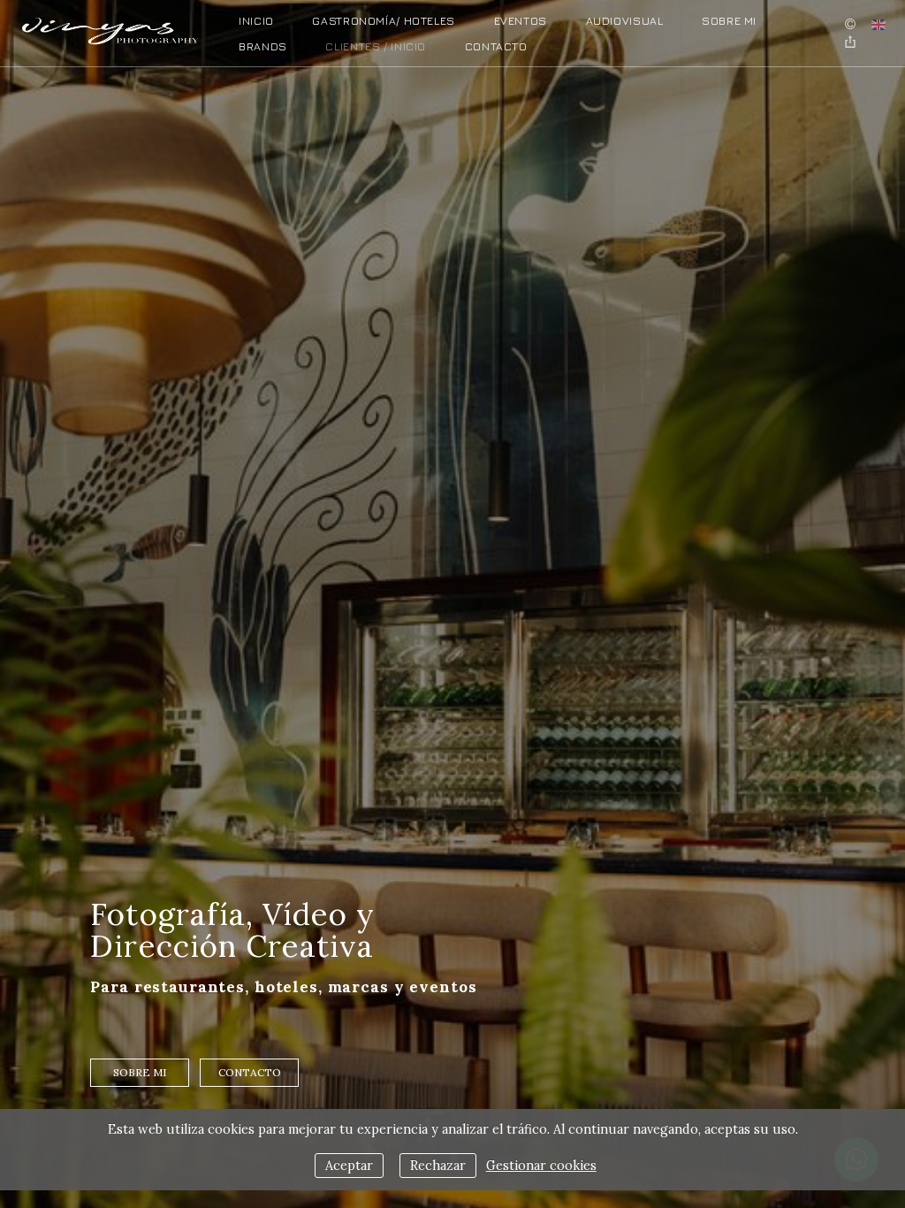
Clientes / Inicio (375, 46)
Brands (263, 46)
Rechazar (438, 1166)
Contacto (496, 46)
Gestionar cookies (541, 1166)
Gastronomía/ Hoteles (383, 20)
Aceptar (349, 1166)
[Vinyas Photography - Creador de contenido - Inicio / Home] (110, 27)
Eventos (520, 20)
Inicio (256, 20)
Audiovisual (625, 20)
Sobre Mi (729, 20)
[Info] (850, 25)
